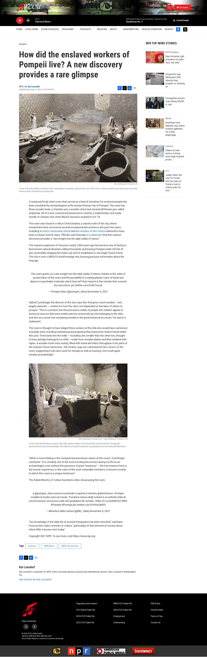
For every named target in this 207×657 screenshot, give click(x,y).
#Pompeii (67, 504)
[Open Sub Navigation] (76, 29)
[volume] (28, 20)
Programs (68, 29)
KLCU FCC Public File (85, 623)
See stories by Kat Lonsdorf (35, 579)
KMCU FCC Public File (122, 604)
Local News (31, 29)
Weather (102, 29)
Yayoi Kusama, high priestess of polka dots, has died (174, 59)
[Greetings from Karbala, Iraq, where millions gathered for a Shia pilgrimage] (155, 123)
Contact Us (155, 623)
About (113, 29)
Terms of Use (157, 616)
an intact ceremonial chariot (55, 231)
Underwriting (131, 29)
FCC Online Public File (85, 610)
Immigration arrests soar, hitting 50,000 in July (175, 101)
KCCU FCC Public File (85, 616)
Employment (119, 616)
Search (169, 29)
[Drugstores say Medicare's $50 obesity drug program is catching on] (155, 79)
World (168, 118)
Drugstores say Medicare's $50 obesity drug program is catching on (175, 80)
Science (22, 44)
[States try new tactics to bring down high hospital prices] (155, 151)
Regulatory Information (86, 604)
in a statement (94, 234)
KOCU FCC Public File (122, 610)
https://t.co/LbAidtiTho (108, 500)
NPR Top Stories (70, 546)
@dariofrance (105, 493)
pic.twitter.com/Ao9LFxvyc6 (86, 285)
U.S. (167, 171)
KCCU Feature (172, 52)
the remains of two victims (91, 231)
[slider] (32, 20)
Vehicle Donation (152, 29)
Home (19, 29)
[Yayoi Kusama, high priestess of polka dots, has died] (155, 57)
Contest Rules (157, 610)
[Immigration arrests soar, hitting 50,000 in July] (155, 103)
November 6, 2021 (98, 291)
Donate (183, 7)
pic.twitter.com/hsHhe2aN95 (89, 504)
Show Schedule (50, 29)
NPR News (49, 546)
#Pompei (56, 504)
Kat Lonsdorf (34, 86)
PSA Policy (155, 604)
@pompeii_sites (44, 493)
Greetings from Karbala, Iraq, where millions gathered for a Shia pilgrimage (175, 128)
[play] (19, 20)
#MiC (124, 500)
